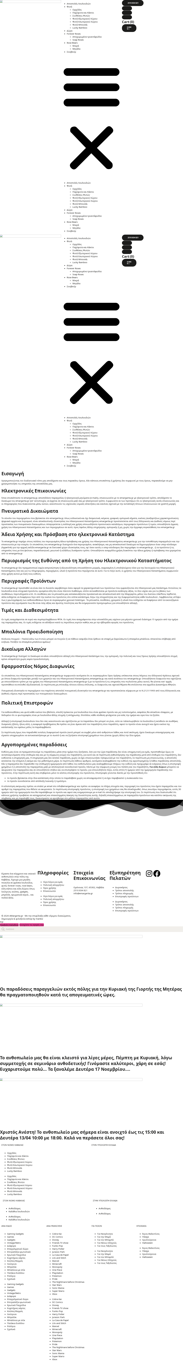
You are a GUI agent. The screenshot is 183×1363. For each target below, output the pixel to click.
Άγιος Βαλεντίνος (151, 1233)
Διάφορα (11, 1245)
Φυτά (69, 6)
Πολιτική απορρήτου (53, 884)
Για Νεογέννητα (105, 1233)
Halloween (147, 1242)
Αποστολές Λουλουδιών (79, 3)
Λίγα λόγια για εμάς (53, 881)
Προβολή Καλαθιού (9, 924)
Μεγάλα (76, 48)
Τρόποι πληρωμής (124, 893)
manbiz (39, 918)
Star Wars (57, 1284)
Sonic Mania (58, 1287)
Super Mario (58, 1290)
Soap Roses (78, 39)
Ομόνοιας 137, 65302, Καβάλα (88, 887)
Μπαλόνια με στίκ (16, 1269)
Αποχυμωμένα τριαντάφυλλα (87, 36)
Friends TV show (60, 1242)
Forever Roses (74, 33)
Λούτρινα (11, 1263)
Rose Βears (72, 42)
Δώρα (69, 30)
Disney (55, 1239)
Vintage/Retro (14, 1242)
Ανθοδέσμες (15, 1208)
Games (10, 1236)
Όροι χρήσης (49, 887)
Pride (54, 1278)
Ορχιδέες (77, 9)
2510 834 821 (80, 890)
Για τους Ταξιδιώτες (107, 1245)
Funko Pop (57, 1245)
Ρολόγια (11, 1275)
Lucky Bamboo (79, 27)
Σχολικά (11, 1278)
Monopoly (57, 1266)
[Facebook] (156, 873)
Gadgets (11, 1239)
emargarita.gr (168, 527)
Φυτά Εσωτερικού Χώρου (85, 21)
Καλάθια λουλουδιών (19, 1211)
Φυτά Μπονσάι (79, 24)
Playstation (57, 1272)
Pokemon (57, 1275)
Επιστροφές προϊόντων (127, 896)
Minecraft (57, 1263)
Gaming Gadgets (15, 1233)
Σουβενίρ (71, 51)
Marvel (55, 1260)
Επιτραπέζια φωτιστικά (18, 1251)
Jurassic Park (58, 1251)
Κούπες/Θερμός (15, 1260)
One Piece (57, 1269)
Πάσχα (145, 1236)
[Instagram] (149, 873)
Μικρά (75, 45)
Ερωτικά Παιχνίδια (16, 1254)
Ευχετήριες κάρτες (16, 1257)
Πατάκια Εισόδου (15, 1272)
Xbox (54, 1293)
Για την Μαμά (104, 1236)
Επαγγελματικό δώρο (17, 1248)
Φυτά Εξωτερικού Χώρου (84, 18)
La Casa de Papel (60, 1254)
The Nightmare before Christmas (68, 1281)
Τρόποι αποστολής (124, 890)
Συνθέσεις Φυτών (81, 15)
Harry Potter (58, 1248)
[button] (91, 117)
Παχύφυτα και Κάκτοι (83, 12)
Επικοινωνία (49, 890)
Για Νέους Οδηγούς (107, 1242)
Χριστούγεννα (149, 1239)
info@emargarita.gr (83, 893)
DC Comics (57, 1236)
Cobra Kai (57, 1233)
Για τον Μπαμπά (105, 1239)
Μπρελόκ (11, 1266)
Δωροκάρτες (121, 887)
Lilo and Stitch (59, 1257)
